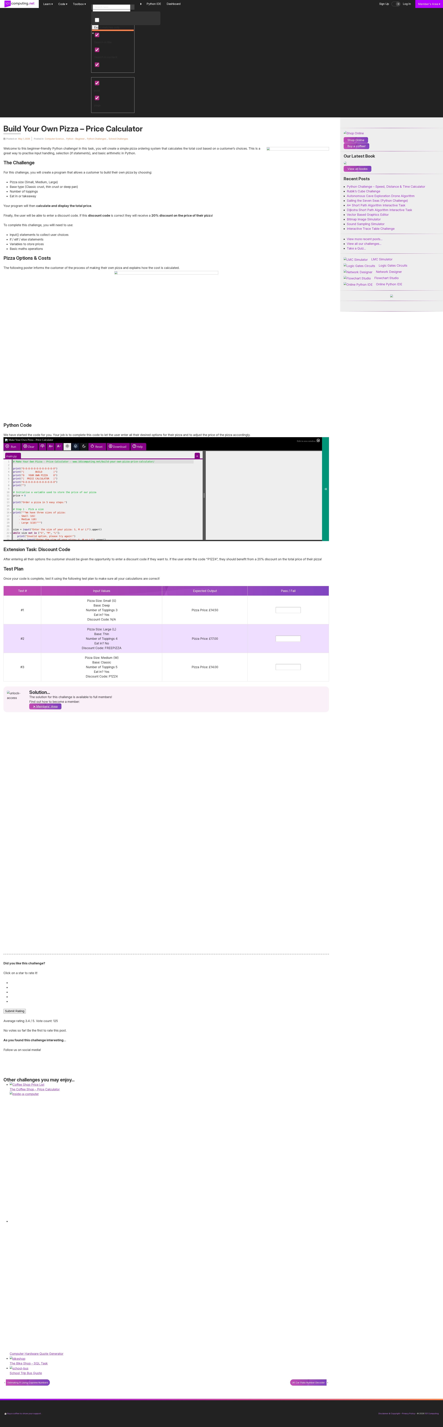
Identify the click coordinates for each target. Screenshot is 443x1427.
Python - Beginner (75, 138)
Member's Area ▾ (429, 4)
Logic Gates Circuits (393, 265)
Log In (407, 4)
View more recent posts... (364, 239)
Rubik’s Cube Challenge (363, 191)
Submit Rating (14, 1011)
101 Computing (431, 1413)
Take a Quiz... (356, 248)
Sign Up (384, 4)
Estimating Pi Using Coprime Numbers (28, 1382)
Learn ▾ (48, 4)
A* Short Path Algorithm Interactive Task (376, 205)
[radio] (167, 982)
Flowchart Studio (386, 278)
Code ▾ (62, 4)
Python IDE (154, 4)
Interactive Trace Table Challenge (371, 228)
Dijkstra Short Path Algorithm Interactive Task (379, 210)
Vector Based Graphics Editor (368, 214)
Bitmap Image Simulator (364, 219)
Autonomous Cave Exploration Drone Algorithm (381, 196)
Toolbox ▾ (79, 4)
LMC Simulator (381, 259)
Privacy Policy (408, 1413)
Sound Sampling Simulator (366, 224)
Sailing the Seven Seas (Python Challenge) (377, 200)
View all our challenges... (364, 244)
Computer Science (54, 138)
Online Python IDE (389, 284)
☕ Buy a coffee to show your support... (23, 1413)
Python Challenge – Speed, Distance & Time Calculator (386, 186)
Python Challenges (96, 138)
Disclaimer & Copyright (389, 1413)
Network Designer (389, 272)
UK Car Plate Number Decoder (308, 1382)
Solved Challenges (118, 138)
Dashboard (173, 4)
